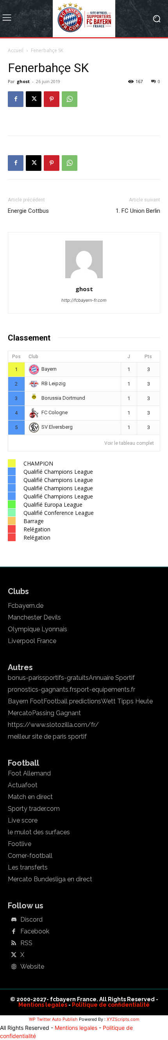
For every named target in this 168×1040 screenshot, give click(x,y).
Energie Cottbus (28, 210)
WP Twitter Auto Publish (53, 1019)
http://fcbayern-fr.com (84, 300)
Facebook (34, 931)
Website (32, 967)
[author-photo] (84, 278)
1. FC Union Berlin (138, 210)
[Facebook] (15, 99)
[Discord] (14, 920)
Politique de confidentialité (111, 1005)
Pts (148, 356)
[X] (33, 99)
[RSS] (14, 943)
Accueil (15, 50)
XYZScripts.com (123, 1019)
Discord (31, 920)
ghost (23, 81)
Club (33, 356)
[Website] (14, 967)
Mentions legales (42, 1005)
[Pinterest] (51, 99)
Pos (16, 356)
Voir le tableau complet (129, 443)
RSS (26, 943)
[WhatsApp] (69, 99)
